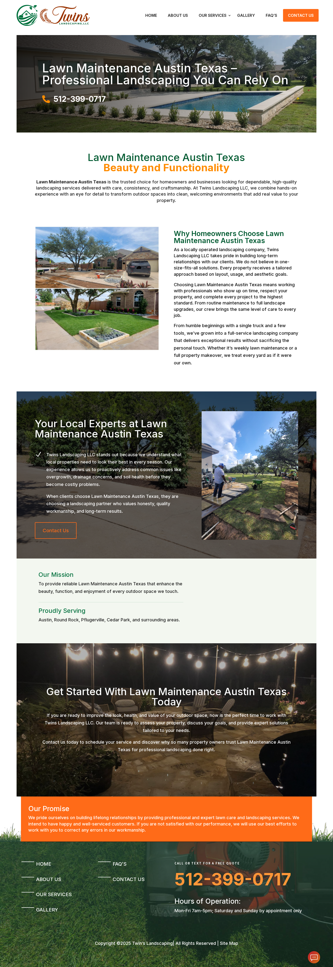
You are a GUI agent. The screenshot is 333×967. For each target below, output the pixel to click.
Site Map (229, 943)
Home (151, 15)
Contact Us (301, 15)
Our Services (212, 15)
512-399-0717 (233, 879)
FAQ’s (271, 15)
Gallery (246, 15)
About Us (178, 15)
